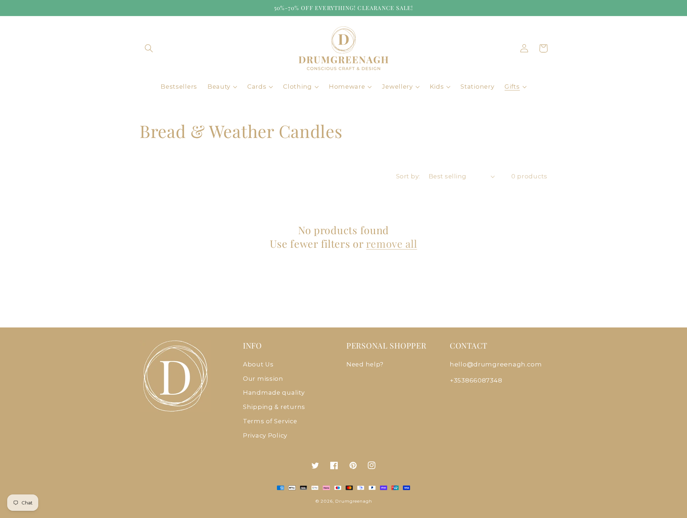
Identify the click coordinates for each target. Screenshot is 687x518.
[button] (149, 48)
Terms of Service (270, 421)
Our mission (263, 378)
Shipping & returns (274, 406)
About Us (258, 364)
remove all (391, 243)
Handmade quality (274, 392)
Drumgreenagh (353, 501)
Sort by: (408, 176)
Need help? (365, 364)
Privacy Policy (265, 435)
